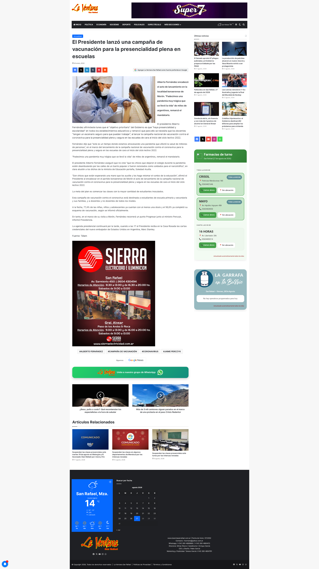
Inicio (78, 24)
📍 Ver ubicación (226, 190)
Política (89, 24)
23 (155, 513)
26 (131, 518)
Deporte (126, 24)
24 (119, 518)
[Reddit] (104, 69)
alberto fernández (92, 351)
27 (137, 518)
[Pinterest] (98, 69)
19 (131, 513)
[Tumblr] (92, 69)
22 (149, 513)
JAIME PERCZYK (172, 351)
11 (125, 508)
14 (143, 508)
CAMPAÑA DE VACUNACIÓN (123, 351)
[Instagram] (102, 554)
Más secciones (171, 24)
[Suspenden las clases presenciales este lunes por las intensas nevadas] (170, 440)
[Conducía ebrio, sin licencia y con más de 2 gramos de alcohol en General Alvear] (206, 109)
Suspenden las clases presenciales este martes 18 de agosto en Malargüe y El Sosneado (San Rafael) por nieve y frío (89, 454)
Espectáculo (154, 24)
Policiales (139, 24)
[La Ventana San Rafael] (85, 8)
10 (119, 508)
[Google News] (136, 360)
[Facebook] (75, 69)
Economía (101, 24)
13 (137, 508)
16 (155, 508)
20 (137, 513)
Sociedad (114, 24)
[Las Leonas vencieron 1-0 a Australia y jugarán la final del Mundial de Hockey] (234, 80)
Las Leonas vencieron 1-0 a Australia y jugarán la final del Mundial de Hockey (233, 92)
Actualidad (78, 36)
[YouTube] (99, 554)
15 (149, 508)
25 (125, 518)
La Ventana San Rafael (122, 565)
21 (143, 513)
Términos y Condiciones (162, 565)
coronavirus (150, 351)
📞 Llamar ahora (207, 190)
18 (125, 513)
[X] (81, 69)
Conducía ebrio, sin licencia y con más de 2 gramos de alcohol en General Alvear (206, 121)
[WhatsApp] (105, 554)
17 (119, 513)
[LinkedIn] (86, 69)
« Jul (118, 530)
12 (131, 508)
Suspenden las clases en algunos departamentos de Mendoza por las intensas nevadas (127, 454)
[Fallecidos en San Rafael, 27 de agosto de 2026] (206, 80)
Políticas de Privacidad (142, 565)
